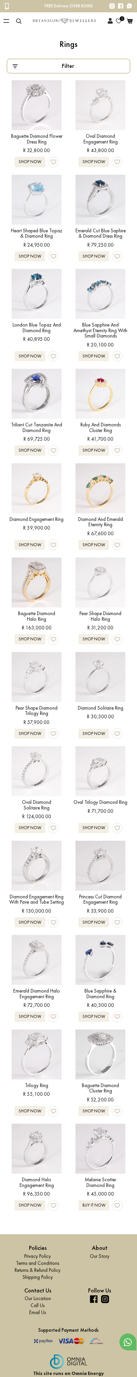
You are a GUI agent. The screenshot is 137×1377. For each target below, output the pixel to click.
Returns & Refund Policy (38, 1269)
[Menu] (6, 21)
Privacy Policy (37, 1256)
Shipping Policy (38, 1276)
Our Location (38, 1298)
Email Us (37, 1312)
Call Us (38, 1305)
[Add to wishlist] (53, 162)
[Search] (19, 21)
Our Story (99, 1256)
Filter (68, 66)
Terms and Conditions (37, 1263)
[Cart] (129, 21)
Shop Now (30, 161)
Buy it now (93, 1205)
